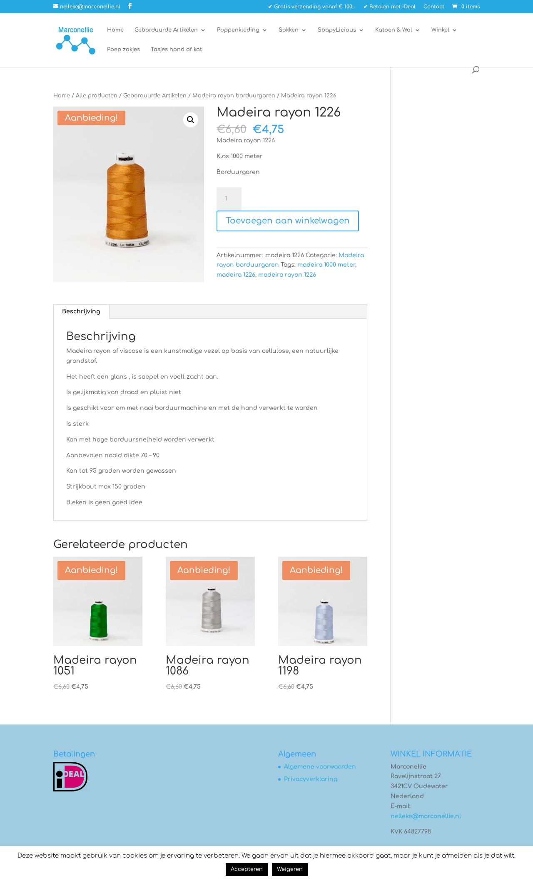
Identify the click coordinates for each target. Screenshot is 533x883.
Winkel (440, 30)
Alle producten (96, 96)
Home (115, 30)
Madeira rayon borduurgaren (233, 96)
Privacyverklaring (310, 779)
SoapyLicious (337, 30)
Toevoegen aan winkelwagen (288, 221)
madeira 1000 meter (326, 265)
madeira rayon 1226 (287, 275)
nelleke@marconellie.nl (426, 816)
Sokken (289, 30)
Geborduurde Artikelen (166, 30)
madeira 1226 (236, 275)
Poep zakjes (123, 49)
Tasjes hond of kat (176, 49)
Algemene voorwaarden (320, 767)
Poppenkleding (238, 30)
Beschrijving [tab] (81, 311)
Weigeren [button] (290, 869)
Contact (433, 7)
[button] (190, 119)
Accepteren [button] (247, 869)
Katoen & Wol (393, 30)
